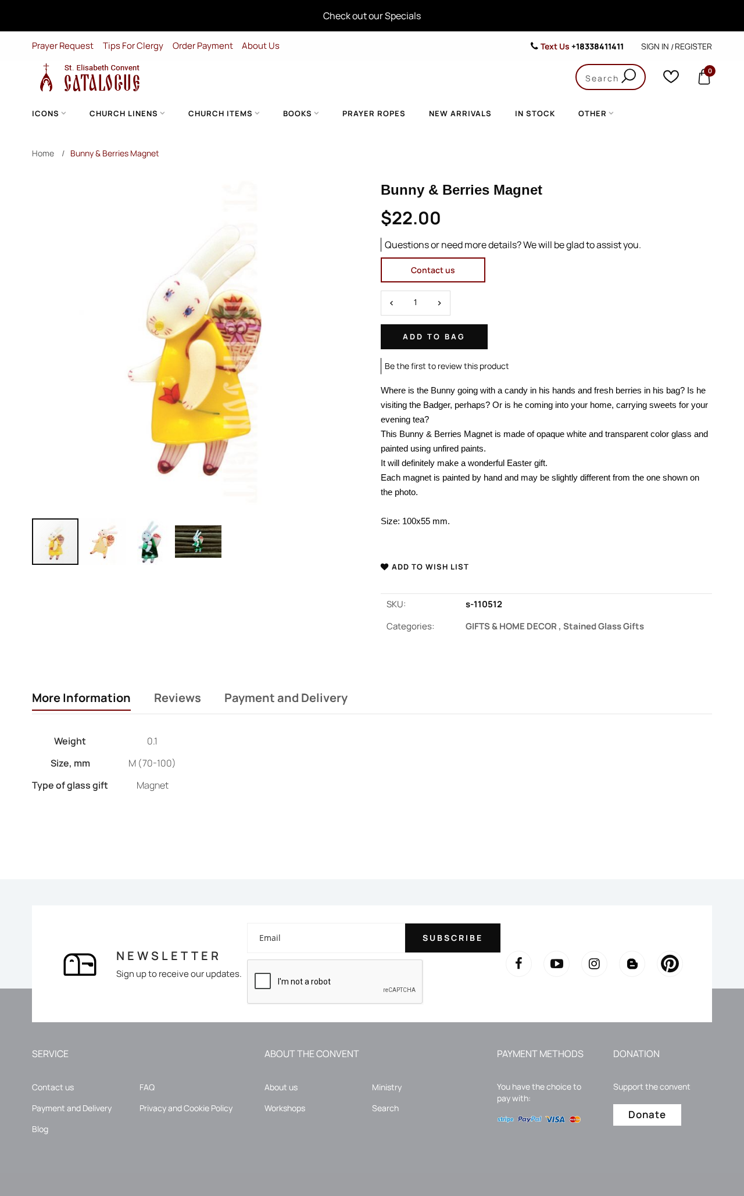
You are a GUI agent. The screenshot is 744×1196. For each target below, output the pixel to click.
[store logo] (87, 77)
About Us (261, 46)
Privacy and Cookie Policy (186, 1107)
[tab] (81, 699)
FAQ (147, 1087)
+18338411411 (597, 46)
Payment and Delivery (286, 698)
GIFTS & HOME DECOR (514, 626)
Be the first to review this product (447, 365)
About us (281, 1087)
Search (385, 1107)
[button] (103, 541)
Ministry (387, 1087)
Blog (40, 1128)
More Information (81, 698)
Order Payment (203, 46)
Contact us (433, 269)
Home (43, 153)
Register (693, 46)
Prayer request (63, 46)
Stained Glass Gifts (603, 626)
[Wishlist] (671, 79)
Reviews (177, 698)
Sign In (655, 46)
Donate (647, 1114)
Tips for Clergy (133, 46)
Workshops (284, 1107)
